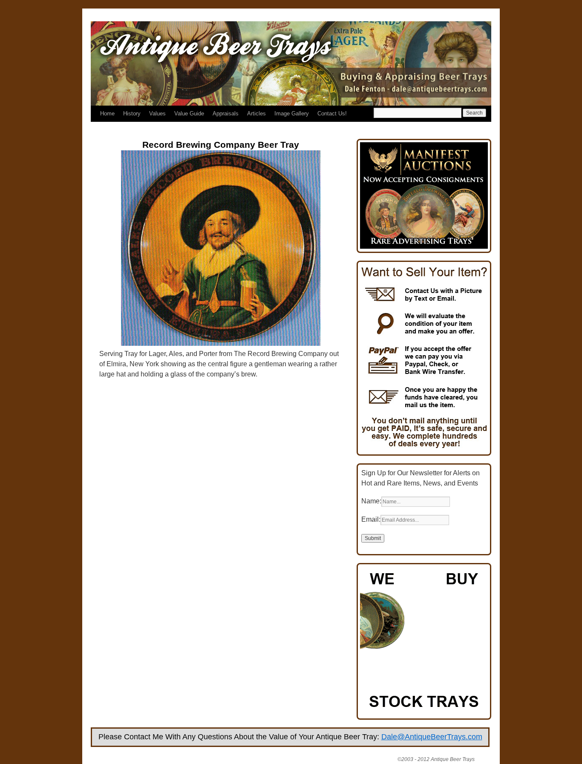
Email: (370, 519)
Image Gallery (291, 113)
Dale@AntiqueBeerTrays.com (431, 736)
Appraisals (226, 113)
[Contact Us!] (424, 449)
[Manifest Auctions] (424, 246)
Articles (256, 113)
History (132, 113)
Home (107, 113)
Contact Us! (332, 113)
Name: (371, 501)
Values (157, 113)
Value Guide (189, 113)
